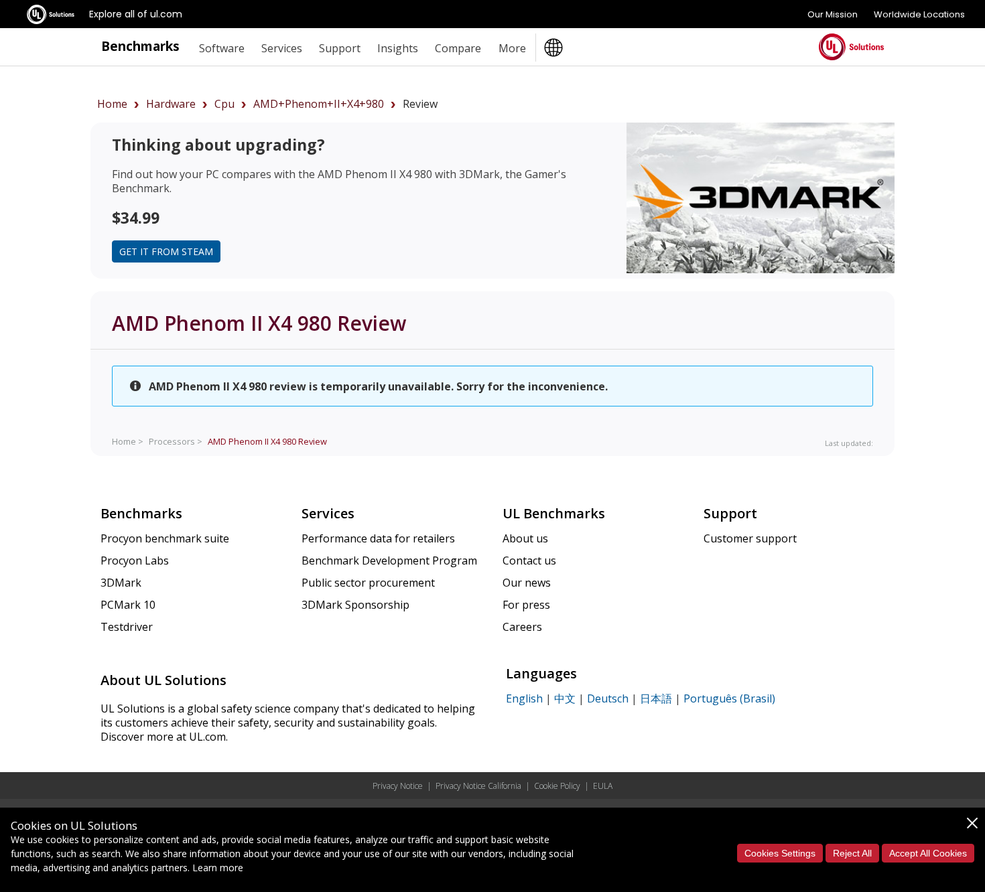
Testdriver (127, 626)
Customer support (750, 538)
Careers (522, 626)
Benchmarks (140, 46)
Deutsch (608, 698)
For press (526, 604)
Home (112, 103)
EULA (602, 786)
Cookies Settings (779, 853)
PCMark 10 (128, 604)
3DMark (121, 582)
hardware (171, 103)
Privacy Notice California (478, 786)
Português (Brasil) (729, 698)
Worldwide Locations (919, 14)
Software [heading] (222, 48)
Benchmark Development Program (389, 560)
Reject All (852, 853)
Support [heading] (339, 48)
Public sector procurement (368, 582)
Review (267, 441)
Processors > (175, 441)
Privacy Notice (398, 786)
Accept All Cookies (928, 853)
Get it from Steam (166, 251)
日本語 (656, 698)
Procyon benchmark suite (165, 538)
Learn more (217, 867)
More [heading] (512, 48)
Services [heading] (281, 48)
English (524, 698)
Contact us (529, 560)
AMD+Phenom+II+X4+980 (318, 103)
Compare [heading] (458, 48)
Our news (527, 582)
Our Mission (832, 14)
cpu (224, 103)
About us (525, 538)
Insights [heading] (397, 48)
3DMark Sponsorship (355, 604)
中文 (565, 698)
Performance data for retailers (378, 538)
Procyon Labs (135, 560)
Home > (127, 441)
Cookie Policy (557, 786)
